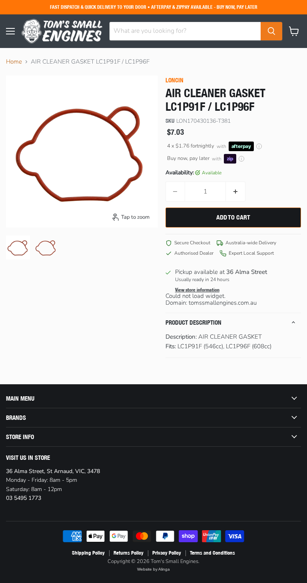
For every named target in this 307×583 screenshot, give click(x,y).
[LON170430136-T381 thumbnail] (18, 247)
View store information (197, 290)
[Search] (271, 31)
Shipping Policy (88, 553)
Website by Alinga (153, 569)
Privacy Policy (166, 553)
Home (14, 61)
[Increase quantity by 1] (235, 192)
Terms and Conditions (212, 553)
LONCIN (174, 80)
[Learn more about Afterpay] (259, 146)
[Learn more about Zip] (241, 159)
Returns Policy (129, 553)
